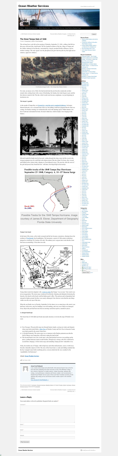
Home (21, 28)
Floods (83, 219)
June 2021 (84, 129)
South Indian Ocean (86, 242)
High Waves (84, 220)
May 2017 (84, 175)
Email (21, 430)
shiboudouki (84, 71)
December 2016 (85, 183)
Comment (22, 404)
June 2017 (84, 174)
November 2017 (85, 166)
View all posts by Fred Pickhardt (39, 380)
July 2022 (84, 112)
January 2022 (85, 121)
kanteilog (84, 68)
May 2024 (84, 95)
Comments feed (85, 264)
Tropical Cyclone (24, 386)
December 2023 (85, 99)
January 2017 (85, 181)
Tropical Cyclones (41, 385)
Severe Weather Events (86, 239)
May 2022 (84, 115)
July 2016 (84, 191)
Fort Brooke (30, 238)
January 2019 (85, 150)
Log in (83, 261)
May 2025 (84, 87)
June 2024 (84, 93)
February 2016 (85, 198)
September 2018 (85, 154)
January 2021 (85, 130)
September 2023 (85, 104)
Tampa (73, 385)
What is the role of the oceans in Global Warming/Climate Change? (89, 61)
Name (22, 424)
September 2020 (85, 133)
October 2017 (85, 167)
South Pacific (84, 243)
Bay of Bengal (85, 211)
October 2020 (85, 132)
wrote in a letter (46, 292)
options (91, 272)
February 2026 (85, 82)
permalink (37, 386)
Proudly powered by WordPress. (89, 450)
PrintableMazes (85, 64)
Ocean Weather (85, 236)
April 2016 (84, 195)
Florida (60, 385)
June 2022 (84, 113)
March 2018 (84, 161)
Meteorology (84, 226)
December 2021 (85, 123)
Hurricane (34, 385)
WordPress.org (85, 265)
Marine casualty (85, 225)
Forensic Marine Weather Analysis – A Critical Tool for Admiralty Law (90, 65)
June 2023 (84, 105)
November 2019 (85, 146)
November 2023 (85, 101)
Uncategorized (85, 250)
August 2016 (84, 189)
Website (22, 435)
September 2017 (85, 169)
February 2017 (85, 180)
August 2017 (84, 171)
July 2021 (84, 127)
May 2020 (84, 136)
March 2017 (84, 178)
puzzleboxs (84, 76)
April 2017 (84, 177)
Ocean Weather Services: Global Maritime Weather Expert (66, 28)
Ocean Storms (85, 234)
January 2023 (85, 110)
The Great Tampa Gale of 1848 (88, 48)
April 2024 (84, 96)
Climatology (84, 216)
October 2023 (85, 102)
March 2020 (84, 140)
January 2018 (85, 164)
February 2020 (85, 141)
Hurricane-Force (85, 223)
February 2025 (85, 90)
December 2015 (85, 202)
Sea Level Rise (85, 237)
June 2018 (84, 158)
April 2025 (84, 88)
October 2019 (85, 147)
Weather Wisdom (85, 256)
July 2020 (84, 135)
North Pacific (84, 233)
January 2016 (85, 200)
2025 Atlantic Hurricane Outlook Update (30, 34)
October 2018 (85, 152)
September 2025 (85, 85)
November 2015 (85, 203)
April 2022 (84, 116)
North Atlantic (85, 231)
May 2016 (84, 194)
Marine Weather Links (44, 28)
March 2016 (84, 197)
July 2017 (84, 172)
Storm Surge (84, 245)
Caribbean (84, 212)
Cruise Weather (85, 217)
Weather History (49, 385)
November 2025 (85, 84)
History (64, 385)
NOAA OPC (84, 229)
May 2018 (84, 160)
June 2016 (84, 192)
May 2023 (84, 107)
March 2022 (84, 118)
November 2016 (85, 185)
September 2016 (85, 188)
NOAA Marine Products (87, 228)
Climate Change (85, 214)
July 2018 (84, 157)
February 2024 (85, 98)
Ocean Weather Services (33, 6)
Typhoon (84, 248)
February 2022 (85, 119)
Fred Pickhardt (39, 41)
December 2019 (85, 144)
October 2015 (85, 205)
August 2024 (84, 92)
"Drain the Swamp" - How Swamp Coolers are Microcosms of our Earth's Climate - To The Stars (90, 57)
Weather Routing (85, 254)
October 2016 (85, 186)
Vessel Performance (86, 251)
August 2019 (84, 149)
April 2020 (84, 138)
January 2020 (85, 143)
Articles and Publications (31, 28)
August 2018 (84, 155)
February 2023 (85, 109)
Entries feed (84, 262)
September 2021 (85, 126)
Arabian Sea (84, 209)
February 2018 (85, 163)
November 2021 (85, 124)
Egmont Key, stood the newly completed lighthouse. (52, 105)
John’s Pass (42, 329)
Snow (83, 240)
